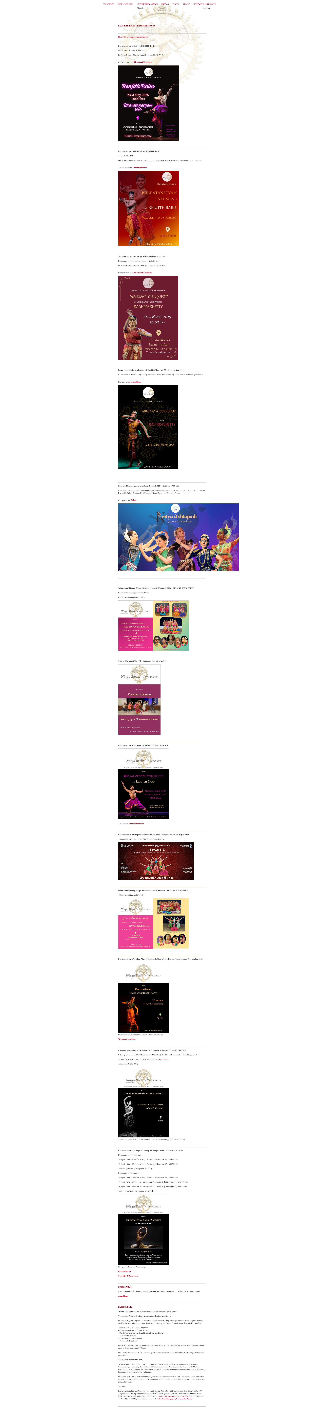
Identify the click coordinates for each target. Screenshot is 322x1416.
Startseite (108, 4)
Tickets (133, 500)
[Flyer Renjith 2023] (143, 1136)
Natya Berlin (164, 1059)
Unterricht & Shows (147, 4)
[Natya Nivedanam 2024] (153, 650)
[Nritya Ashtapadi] (178, 570)
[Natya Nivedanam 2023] (153, 948)
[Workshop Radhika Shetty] (148, 468)
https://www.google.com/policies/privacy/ (175, 1396)
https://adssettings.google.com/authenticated (175, 1398)
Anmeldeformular (139, 167)
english (207, 8)
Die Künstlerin (125, 4)
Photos (165, 4)
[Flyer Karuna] (143, 1032)
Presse (186, 4)
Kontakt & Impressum (204, 4)
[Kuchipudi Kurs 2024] (139, 734)
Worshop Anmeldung (127, 1039)
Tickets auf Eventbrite (143, 62)
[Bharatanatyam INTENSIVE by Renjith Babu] (148, 245)
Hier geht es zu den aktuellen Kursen (133, 36)
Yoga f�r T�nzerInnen (128, 1275)
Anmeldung (136, 381)
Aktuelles (140, 8)
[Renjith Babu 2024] (143, 818)
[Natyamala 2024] (156, 879)
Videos (175, 4)
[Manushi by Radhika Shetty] (148, 359)
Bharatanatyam (124, 1271)
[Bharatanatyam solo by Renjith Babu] (148, 140)
